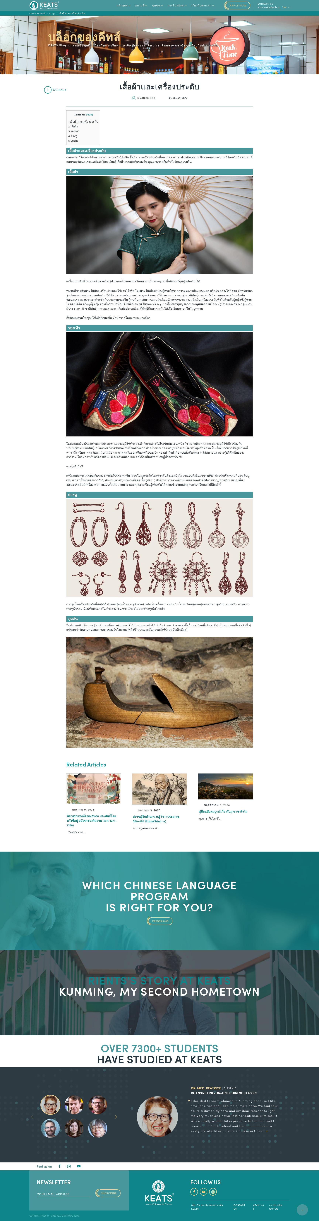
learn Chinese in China (245, 1131)
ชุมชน (156, 5)
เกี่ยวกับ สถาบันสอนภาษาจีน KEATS (207, 1207)
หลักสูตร (122, 5)
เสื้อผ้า (73, 126)
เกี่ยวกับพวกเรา (201, 5)
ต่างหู (72, 136)
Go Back (59, 90)
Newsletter (54, 1182)
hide (89, 114)
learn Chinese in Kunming (232, 1101)
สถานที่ (140, 5)
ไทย (284, 7)
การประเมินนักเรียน (268, 7)
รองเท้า (73, 131)
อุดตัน (73, 140)
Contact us (265, 3)
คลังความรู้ (258, 1207)
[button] (116, 1116)
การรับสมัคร (176, 5)
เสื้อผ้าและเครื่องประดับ (83, 121)
